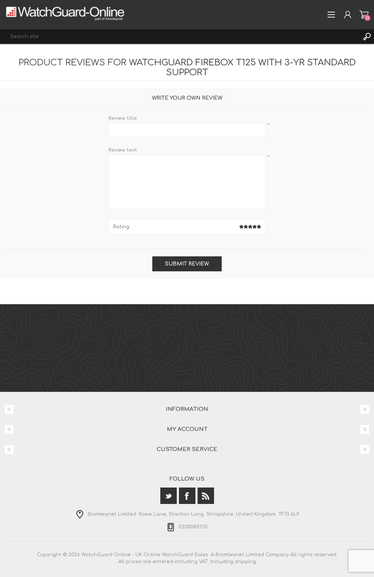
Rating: (121, 226)
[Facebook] (187, 496)
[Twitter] (168, 496)
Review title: (123, 118)
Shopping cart (364, 15)
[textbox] (179, 36)
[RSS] (206, 496)
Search (366, 36)
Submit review (187, 264)
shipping (245, 561)
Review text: (123, 150)
